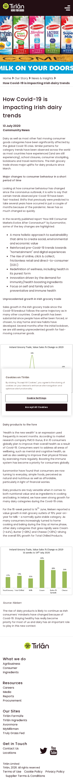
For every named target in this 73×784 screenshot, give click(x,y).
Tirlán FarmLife (13, 716)
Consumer (10, 668)
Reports (8, 696)
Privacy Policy (54, 772)
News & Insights (42, 78)
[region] (36, 392)
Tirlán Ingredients (15, 720)
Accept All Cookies (36, 407)
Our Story (21, 78)
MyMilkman (11, 729)
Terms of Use (12, 772)
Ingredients (11, 672)
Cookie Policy (33, 772)
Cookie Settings (36, 397)
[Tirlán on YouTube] (53, 754)
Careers (8, 688)
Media (7, 692)
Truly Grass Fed (13, 733)
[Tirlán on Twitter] (43, 754)
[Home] (13, 8)
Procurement (12, 700)
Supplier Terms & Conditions (25, 776)
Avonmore (10, 724)
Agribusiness (11, 664)
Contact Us (11, 748)
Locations (9, 753)
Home (7, 78)
